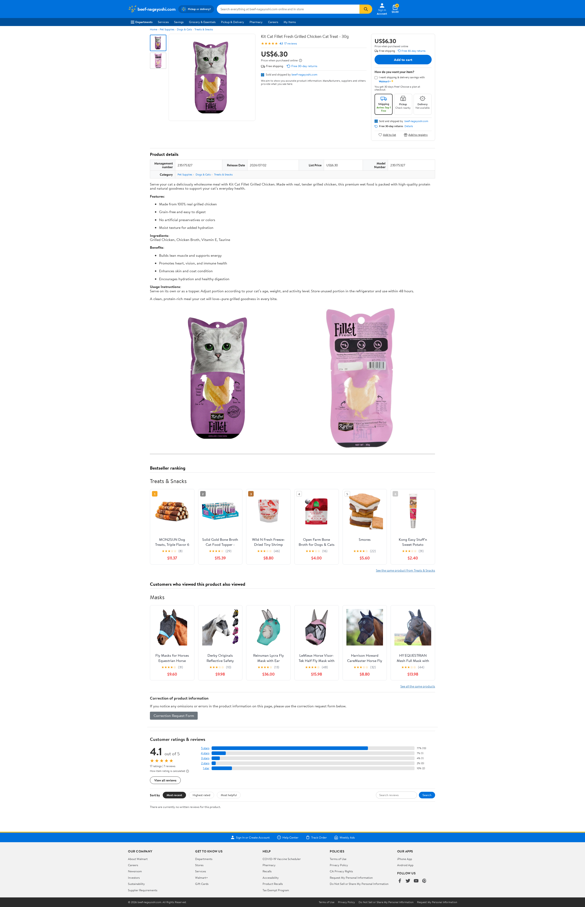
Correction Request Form (174, 715)
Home (153, 29)
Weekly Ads (347, 837)
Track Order (319, 837)
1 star (206, 768)
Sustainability (136, 884)
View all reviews (165, 780)
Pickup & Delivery (232, 22)
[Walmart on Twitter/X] (407, 881)
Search (427, 795)
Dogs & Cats (184, 29)
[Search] (365, 9)
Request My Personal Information (351, 878)
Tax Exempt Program (276, 890)
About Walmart (138, 859)
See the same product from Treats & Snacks (405, 570)
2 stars (205, 763)
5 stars (205, 748)
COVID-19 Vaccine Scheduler (282, 859)
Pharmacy (256, 22)
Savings (178, 22)
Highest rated (201, 795)
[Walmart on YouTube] (416, 881)
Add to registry (418, 135)
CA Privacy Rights (341, 871)
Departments (143, 22)
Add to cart (403, 59)
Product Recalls (273, 884)
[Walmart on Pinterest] (424, 881)
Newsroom (135, 871)
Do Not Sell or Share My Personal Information (359, 884)
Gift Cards (201, 884)
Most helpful (229, 795)
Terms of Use (338, 859)
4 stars (205, 753)
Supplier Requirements (142, 890)
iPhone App (404, 859)
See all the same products (417, 686)
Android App (405, 865)
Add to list (389, 135)
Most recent (174, 795)
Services (163, 22)
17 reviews (290, 43)
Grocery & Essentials (202, 22)
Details (408, 126)
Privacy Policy (339, 865)
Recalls (267, 871)
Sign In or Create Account (253, 837)
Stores (199, 865)
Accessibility (271, 878)
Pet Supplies (167, 29)
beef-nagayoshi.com (304, 74)
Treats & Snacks (203, 29)
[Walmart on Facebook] (399, 881)
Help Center (290, 837)
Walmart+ (201, 878)
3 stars (205, 758)
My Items (290, 22)
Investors (134, 878)
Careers (273, 22)
